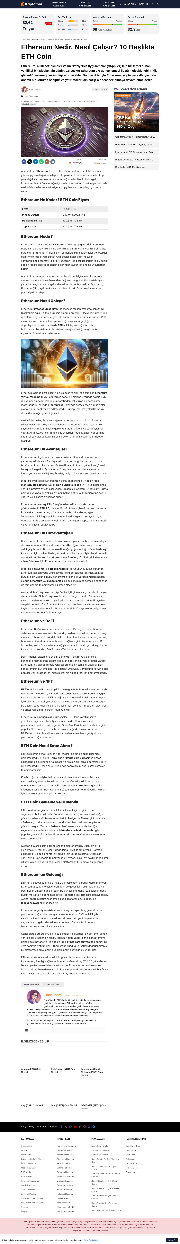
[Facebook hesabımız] (61, 1126)
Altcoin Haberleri (155, 40)
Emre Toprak (35, 89)
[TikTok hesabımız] (80, 1126)
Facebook (163, 81)
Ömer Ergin (33, 96)
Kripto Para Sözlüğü (100, 1155)
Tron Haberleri (63, 1203)
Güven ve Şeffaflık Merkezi (33, 1159)
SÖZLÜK (143, 4)
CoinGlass (130, 1155)
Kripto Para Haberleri (157, 29)
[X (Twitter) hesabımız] (162, 89)
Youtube (163, 105)
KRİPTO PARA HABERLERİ (59, 4)
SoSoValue (131, 1159)
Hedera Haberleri (64, 1189)
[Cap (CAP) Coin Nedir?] (34, 1092)
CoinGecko (131, 1150)
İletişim (24, 1211)
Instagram (163, 97)
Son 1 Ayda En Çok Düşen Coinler (106, 1210)
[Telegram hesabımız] (94, 1126)
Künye (24, 1150)
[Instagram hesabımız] (70, 1126)
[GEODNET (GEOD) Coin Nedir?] (94, 1092)
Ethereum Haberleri (157, 46)
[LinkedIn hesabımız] (89, 1126)
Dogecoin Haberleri (65, 1185)
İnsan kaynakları (28, 1163)
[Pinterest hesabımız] (84, 1126)
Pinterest (163, 121)
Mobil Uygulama (28, 1168)
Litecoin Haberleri (65, 1181)
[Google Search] (75, 163)
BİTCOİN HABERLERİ (85, 4)
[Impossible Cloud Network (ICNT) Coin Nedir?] (94, 1056)
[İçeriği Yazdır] (52, 161)
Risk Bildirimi (26, 1176)
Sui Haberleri (62, 1198)
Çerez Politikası (28, 1189)
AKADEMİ (129, 4)
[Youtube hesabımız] (75, 1126)
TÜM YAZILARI (100, 89)
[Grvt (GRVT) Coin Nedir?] (64, 1092)
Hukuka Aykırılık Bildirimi (32, 1198)
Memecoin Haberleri (157, 62)
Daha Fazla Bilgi (91, 1240)
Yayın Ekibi (26, 1155)
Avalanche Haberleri (66, 1176)
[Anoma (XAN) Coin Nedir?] (34, 1056)
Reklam (24, 1207)
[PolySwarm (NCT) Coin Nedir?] (64, 1056)
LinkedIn (163, 129)
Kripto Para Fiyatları (100, 1146)
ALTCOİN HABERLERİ (109, 4)
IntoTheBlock (132, 1168)
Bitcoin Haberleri (155, 34)
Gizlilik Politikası (28, 1185)
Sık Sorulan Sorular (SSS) (32, 1203)
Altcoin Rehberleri (29, 104)
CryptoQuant (131, 1163)
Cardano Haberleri (65, 1172)
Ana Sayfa (155, 15)
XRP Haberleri (154, 57)
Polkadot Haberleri (65, 1194)
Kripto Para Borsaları (100, 1150)
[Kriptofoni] (31, 6)
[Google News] (99, 163)
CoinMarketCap (133, 1146)
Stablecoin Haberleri (157, 68)
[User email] (26, 1030)
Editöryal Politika (28, 1194)
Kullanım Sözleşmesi (30, 1181)
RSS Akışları (26, 1172)
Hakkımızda (26, 1146)
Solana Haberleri (155, 51)
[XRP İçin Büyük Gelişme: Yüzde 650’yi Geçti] (136, 131)
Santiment (130, 1172)
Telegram (163, 136)
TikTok (163, 113)
